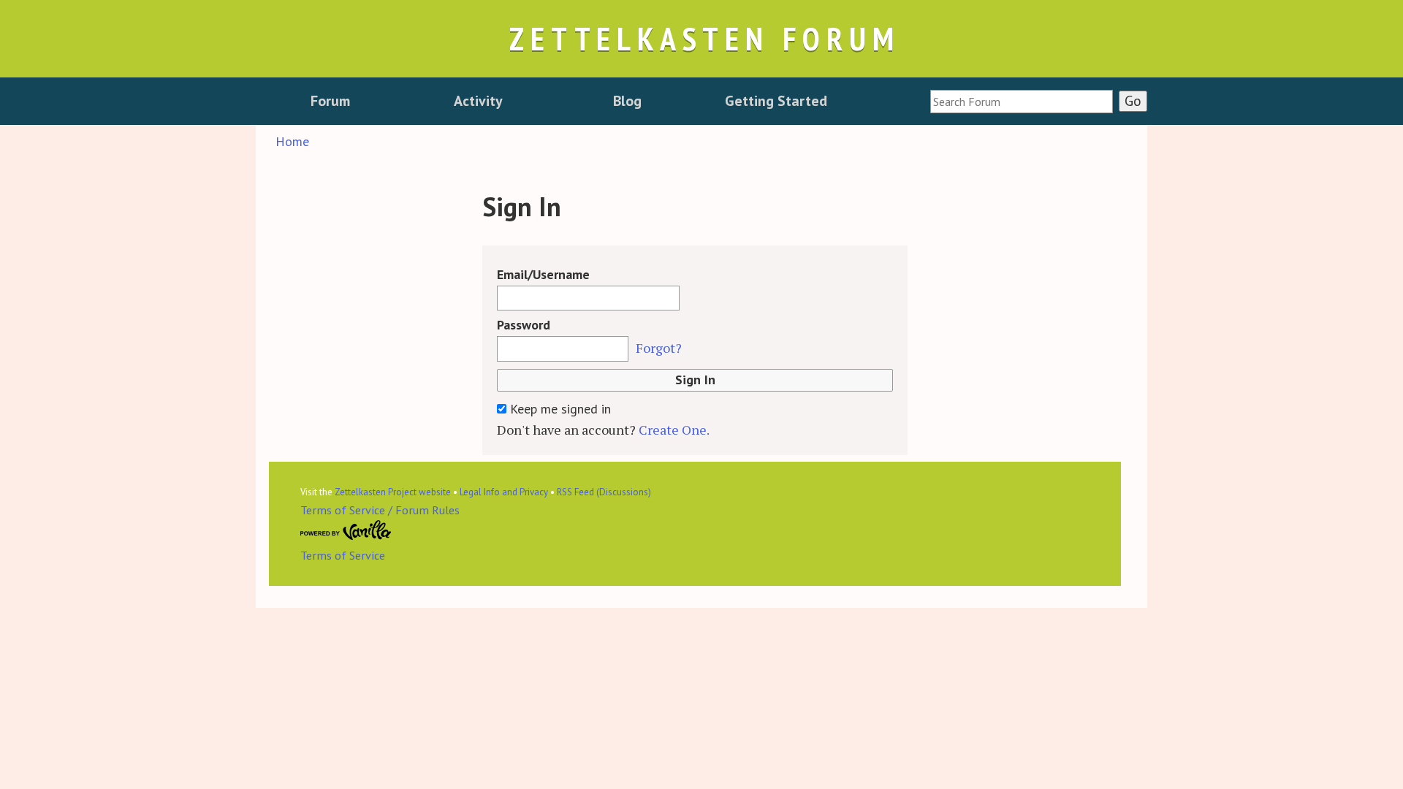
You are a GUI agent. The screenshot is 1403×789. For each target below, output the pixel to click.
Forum (330, 100)
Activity (478, 100)
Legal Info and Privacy (504, 492)
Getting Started (776, 100)
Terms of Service (342, 555)
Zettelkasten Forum (704, 38)
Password (523, 324)
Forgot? (659, 348)
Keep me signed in (558, 408)
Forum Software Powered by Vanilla (346, 530)
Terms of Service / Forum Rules (380, 510)
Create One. (674, 429)
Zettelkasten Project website (393, 492)
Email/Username (543, 274)
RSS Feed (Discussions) (604, 492)
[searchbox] (1021, 101)
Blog (627, 100)
